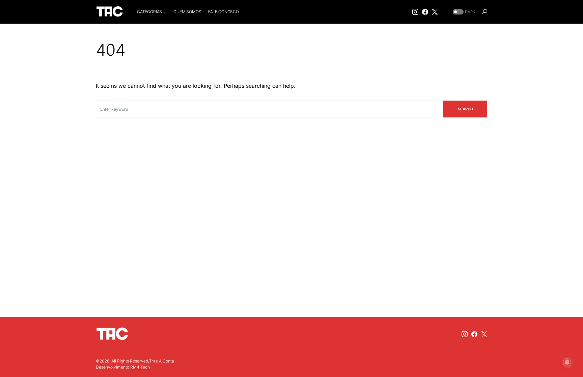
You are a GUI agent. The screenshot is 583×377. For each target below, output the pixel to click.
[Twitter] (435, 12)
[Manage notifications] (567, 362)
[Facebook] (425, 12)
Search (465, 109)
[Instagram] (415, 12)
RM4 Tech (140, 367)
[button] (463, 12)
